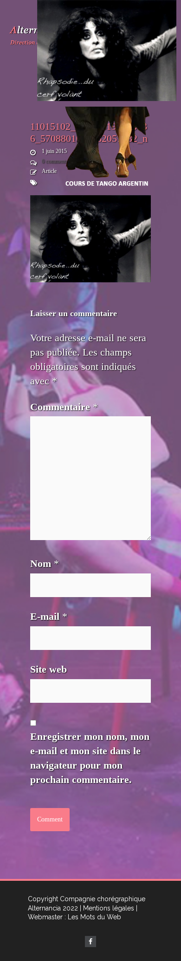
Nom (44, 563)
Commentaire (64, 407)
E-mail (48, 616)
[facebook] (90, 941)
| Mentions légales (107, 908)
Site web (48, 669)
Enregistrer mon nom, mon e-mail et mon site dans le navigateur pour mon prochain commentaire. (89, 758)
